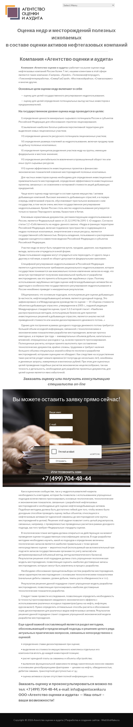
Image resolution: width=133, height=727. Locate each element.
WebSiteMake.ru (110, 720)
